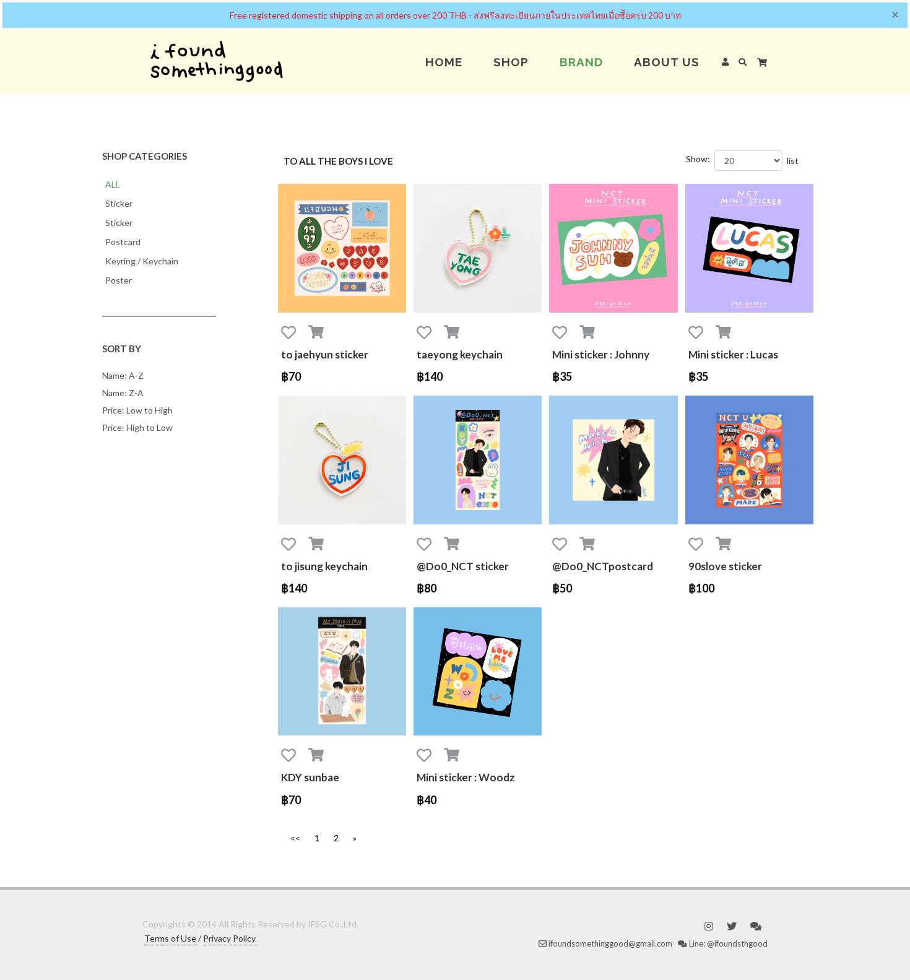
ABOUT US (667, 62)
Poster (118, 280)
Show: (698, 159)
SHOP (511, 62)
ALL (112, 184)
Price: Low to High (137, 410)
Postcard (123, 241)
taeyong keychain (460, 354)
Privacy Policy (229, 938)
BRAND (581, 62)
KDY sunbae (310, 777)
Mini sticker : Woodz (466, 777)
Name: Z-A (123, 393)
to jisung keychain (324, 566)
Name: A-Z (123, 375)
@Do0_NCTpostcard (602, 566)
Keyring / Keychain (141, 261)
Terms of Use (170, 938)
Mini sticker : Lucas (733, 354)
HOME (443, 62)
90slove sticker (725, 566)
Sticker (118, 203)
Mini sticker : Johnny (600, 354)
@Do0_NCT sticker (463, 566)
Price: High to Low (137, 427)
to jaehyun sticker (324, 354)
